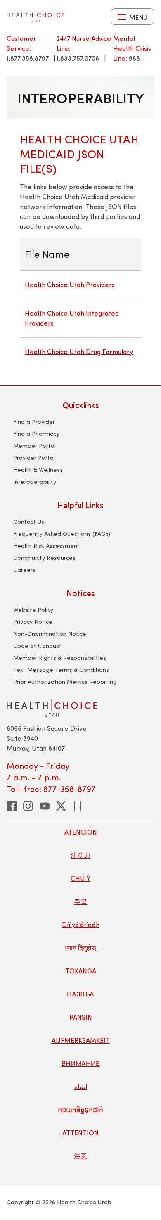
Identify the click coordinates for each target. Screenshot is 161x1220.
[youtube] (45, 806)
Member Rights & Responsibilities (59, 657)
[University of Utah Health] (35, 16)
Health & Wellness (38, 469)
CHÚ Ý (80, 878)
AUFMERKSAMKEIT (81, 1040)
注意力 (80, 855)
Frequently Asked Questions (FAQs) (61, 533)
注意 (80, 1155)
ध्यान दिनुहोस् (80, 947)
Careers (24, 569)
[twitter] (61, 806)
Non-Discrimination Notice (49, 633)
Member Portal (34, 445)
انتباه (80, 1086)
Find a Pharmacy (36, 434)
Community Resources (44, 557)
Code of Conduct (37, 645)
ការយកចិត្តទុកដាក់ (80, 1109)
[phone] (78, 806)
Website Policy (33, 610)
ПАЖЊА (80, 993)
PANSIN (80, 1017)
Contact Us (28, 522)
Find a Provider (34, 422)
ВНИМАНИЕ (81, 1063)
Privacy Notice (32, 621)
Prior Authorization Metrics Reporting (65, 681)
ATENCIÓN (80, 832)
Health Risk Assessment (46, 545)
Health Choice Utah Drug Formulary (79, 351)
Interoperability (34, 481)
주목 (80, 901)
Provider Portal (34, 457)
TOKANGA (80, 970)
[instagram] (28, 806)
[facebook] (12, 806)
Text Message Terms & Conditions (61, 669)
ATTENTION (80, 1132)
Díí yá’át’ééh (80, 924)
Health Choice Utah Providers (70, 284)
